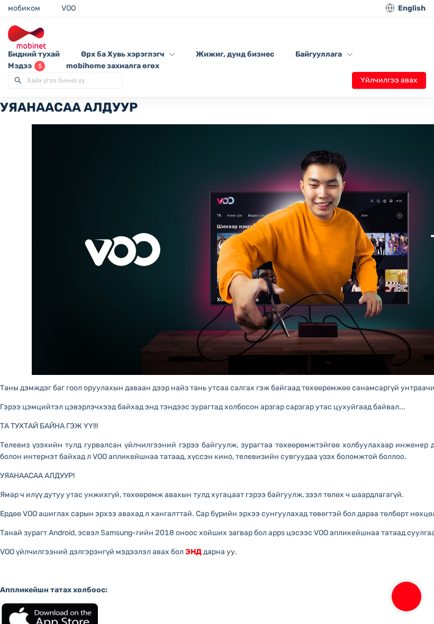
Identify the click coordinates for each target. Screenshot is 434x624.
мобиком (24, 8)
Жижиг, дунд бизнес (235, 54)
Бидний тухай (34, 54)
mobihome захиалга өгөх (112, 65)
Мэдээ (25, 65)
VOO (68, 8)
